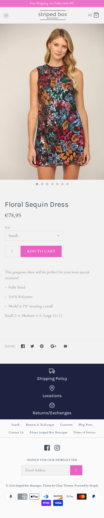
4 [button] (52, 184)
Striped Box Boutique (28, 486)
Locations (66, 425)
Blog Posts (86, 425)
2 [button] (41, 184)
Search (15, 425)
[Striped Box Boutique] (52, 15)
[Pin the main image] (42, 346)
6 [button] (62, 184)
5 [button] (57, 184)
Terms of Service (84, 432)
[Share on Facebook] (23, 346)
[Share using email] (65, 346)
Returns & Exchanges (40, 425)
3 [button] (47, 184)
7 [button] (67, 184)
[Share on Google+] (53, 346)
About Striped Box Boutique (48, 432)
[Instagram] (57, 448)
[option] (52, 102)
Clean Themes (64, 486)
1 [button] (36, 184)
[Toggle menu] (6, 15)
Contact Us (16, 432)
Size (7, 227)
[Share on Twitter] (32, 346)
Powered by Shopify (86, 486)
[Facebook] (47, 448)
